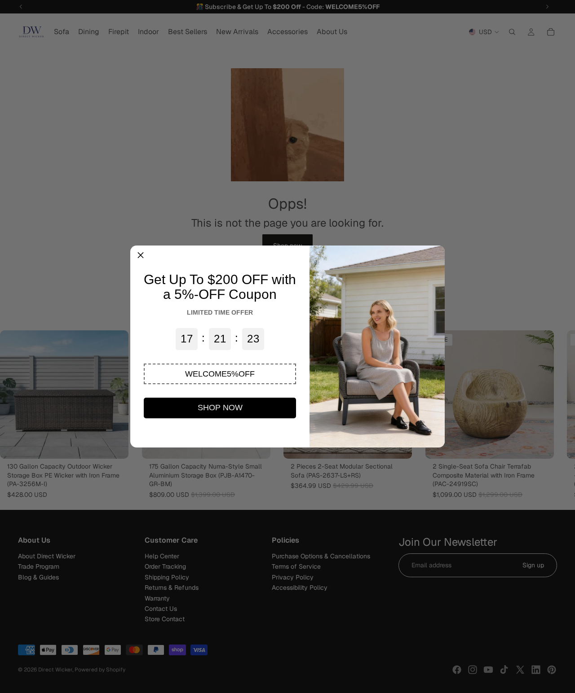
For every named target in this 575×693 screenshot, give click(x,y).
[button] (220, 374)
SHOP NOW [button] (220, 407)
